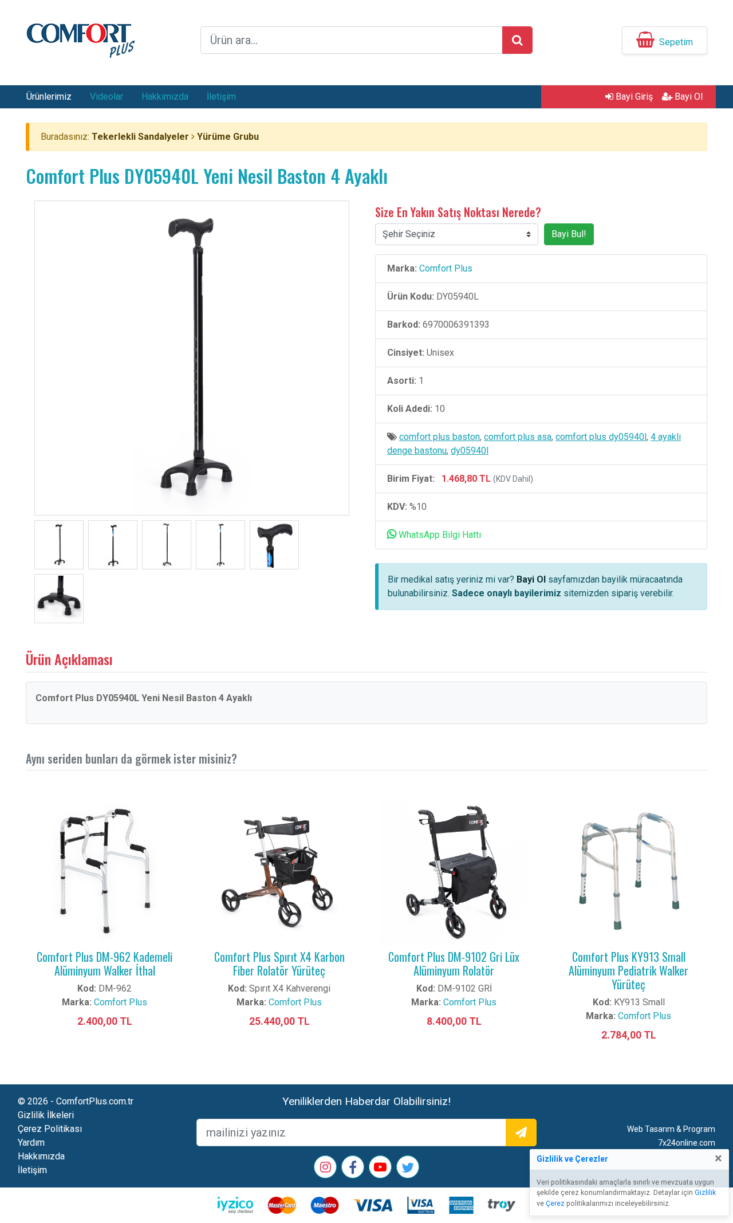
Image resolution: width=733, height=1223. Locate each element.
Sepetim (676, 42)
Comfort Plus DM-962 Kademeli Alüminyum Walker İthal (104, 963)
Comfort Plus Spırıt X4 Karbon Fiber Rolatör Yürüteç (279, 963)
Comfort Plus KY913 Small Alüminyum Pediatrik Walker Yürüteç (628, 970)
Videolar (106, 96)
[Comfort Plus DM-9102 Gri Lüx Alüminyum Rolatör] (453, 871)
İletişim (221, 96)
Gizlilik (705, 1193)
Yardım (31, 1142)
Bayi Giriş (633, 96)
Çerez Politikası (50, 1128)
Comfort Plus (445, 268)
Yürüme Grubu (228, 136)
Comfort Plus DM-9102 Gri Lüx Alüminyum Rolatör (453, 963)
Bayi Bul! (568, 234)
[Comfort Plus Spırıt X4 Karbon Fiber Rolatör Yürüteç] (279, 871)
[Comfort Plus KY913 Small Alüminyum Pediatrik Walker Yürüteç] (628, 871)
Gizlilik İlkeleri (46, 1115)
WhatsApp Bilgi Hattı (438, 534)
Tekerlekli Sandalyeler (140, 136)
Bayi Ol (687, 96)
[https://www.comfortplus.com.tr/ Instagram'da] (325, 1168)
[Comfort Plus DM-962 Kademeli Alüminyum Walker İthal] (104, 871)
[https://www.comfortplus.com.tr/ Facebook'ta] (353, 1169)
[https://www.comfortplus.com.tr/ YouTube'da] (380, 1168)
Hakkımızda (164, 96)
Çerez (555, 1204)
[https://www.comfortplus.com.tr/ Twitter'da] (407, 1169)
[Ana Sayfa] (80, 39)
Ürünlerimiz (49, 96)
